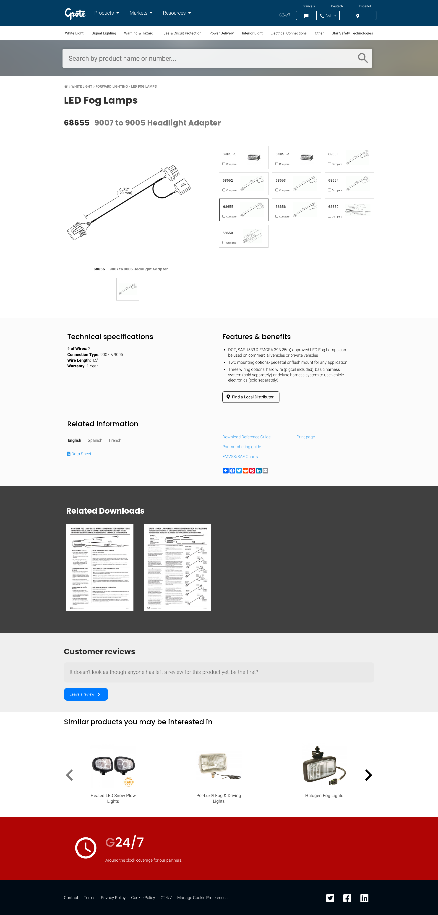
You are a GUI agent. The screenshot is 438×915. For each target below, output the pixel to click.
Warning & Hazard (138, 33)
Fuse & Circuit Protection (181, 33)
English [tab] (74, 440)
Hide (421, 596)
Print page (306, 437)
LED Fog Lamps (144, 86)
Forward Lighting (112, 86)
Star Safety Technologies (352, 33)
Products (104, 13)
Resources (175, 13)
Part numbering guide (241, 447)
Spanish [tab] (95, 440)
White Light (74, 33)
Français (308, 6)
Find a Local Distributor (252, 397)
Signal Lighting (104, 33)
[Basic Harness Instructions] (99, 567)
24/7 (284, 15)
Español (365, 6)
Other (319, 33)
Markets (139, 13)
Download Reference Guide (246, 437)
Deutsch (337, 6)
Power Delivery (221, 33)
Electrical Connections (289, 33)
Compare (219, 737)
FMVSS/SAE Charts (240, 457)
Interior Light (252, 33)
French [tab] (115, 440)
